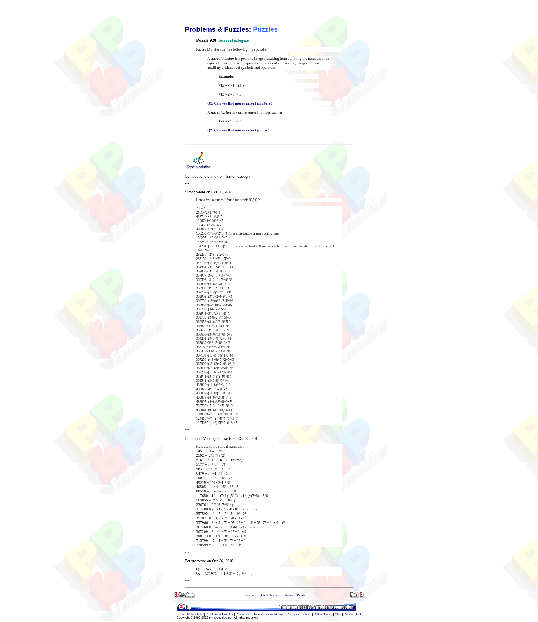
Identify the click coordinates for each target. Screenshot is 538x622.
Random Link (353, 614)
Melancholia (195, 614)
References (244, 614)
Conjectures (269, 594)
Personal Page (274, 614)
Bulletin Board (323, 614)
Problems (287, 594)
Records (250, 594)
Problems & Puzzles (219, 614)
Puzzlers (293, 614)
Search (306, 614)
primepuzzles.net (220, 617)
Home (181, 614)
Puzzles (302, 594)
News (258, 614)
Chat (338, 614)
